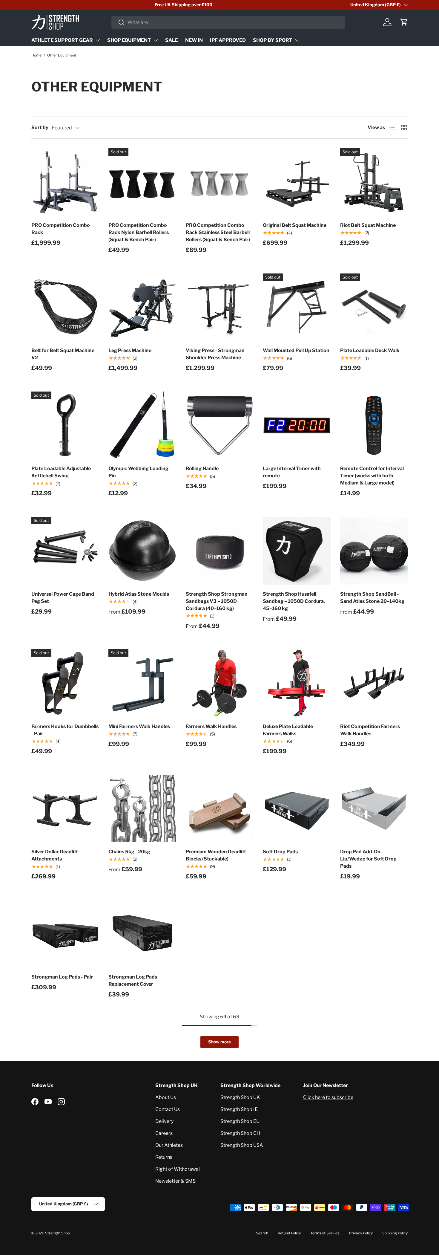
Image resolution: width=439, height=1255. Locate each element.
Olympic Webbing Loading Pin (138, 472)
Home (36, 55)
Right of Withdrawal (177, 1169)
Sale (171, 40)
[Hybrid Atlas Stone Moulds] (142, 550)
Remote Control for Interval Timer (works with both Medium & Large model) (372, 476)
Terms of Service (325, 1233)
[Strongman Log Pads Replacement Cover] (142, 933)
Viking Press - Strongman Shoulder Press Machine (215, 354)
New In (194, 40)
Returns (163, 1157)
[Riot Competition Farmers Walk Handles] (374, 683)
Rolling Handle (202, 468)
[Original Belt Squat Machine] (296, 182)
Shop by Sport (272, 40)
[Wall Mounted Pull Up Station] (296, 307)
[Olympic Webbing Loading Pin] (142, 425)
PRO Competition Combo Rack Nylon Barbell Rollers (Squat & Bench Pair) (138, 232)
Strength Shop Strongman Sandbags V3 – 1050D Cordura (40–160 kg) (217, 601)
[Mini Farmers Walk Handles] (142, 683)
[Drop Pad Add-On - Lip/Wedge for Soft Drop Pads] (374, 808)
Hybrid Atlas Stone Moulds (138, 594)
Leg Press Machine (129, 350)
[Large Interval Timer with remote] (296, 425)
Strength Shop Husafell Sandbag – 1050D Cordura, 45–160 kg (294, 601)
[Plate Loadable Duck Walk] (374, 307)
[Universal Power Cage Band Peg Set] (65, 550)
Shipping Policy (395, 1233)
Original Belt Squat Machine (294, 225)
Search (262, 1233)
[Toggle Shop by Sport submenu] (297, 40)
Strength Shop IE (239, 1109)
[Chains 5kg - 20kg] (142, 808)
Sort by (39, 127)
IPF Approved (228, 40)
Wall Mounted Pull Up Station (296, 350)
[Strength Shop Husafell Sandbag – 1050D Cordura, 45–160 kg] (296, 550)
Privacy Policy (361, 1233)
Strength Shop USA (241, 1145)
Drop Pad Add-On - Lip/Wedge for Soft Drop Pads (368, 859)
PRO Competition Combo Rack (60, 228)
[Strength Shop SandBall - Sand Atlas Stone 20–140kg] (374, 550)
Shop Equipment (129, 40)
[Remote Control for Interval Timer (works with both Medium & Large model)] (374, 425)
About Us (165, 1097)
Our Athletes (169, 1145)
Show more (219, 1041)
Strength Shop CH (240, 1133)
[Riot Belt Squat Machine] (374, 182)
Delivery (164, 1121)
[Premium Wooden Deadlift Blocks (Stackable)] (219, 808)
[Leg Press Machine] (142, 307)
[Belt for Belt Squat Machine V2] (65, 307)
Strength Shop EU (240, 1121)
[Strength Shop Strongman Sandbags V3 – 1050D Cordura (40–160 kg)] (219, 550)
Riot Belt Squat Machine (368, 225)
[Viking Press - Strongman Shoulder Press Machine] (219, 307)
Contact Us (167, 1109)
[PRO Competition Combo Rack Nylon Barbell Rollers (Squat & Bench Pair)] (142, 182)
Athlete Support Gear (62, 40)
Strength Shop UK (240, 1097)
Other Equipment (61, 55)
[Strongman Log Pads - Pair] (65, 933)
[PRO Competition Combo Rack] (65, 182)
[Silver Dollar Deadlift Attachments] (65, 808)
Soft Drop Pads (280, 851)
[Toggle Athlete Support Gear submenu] (97, 40)
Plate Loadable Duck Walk (370, 350)
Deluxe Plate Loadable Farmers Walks (288, 730)
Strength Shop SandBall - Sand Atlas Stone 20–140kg (372, 597)
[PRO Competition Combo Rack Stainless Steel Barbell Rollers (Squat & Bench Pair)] (219, 182)
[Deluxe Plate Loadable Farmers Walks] (296, 683)
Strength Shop (57, 1233)
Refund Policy (289, 1233)
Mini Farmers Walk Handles (139, 726)
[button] (404, 22)
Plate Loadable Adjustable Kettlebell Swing (61, 472)
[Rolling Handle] (219, 425)
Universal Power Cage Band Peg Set (62, 597)
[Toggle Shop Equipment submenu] (155, 40)
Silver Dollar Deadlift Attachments (54, 855)
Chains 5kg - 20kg (129, 851)
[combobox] (228, 22)
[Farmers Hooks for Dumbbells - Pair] (65, 683)
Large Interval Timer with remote (292, 472)
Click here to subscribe (328, 1097)
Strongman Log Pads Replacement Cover (132, 980)
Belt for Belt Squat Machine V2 (62, 354)
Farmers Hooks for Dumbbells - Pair (65, 730)
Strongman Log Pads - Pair (62, 977)
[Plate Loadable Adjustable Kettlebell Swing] (65, 425)
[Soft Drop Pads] (296, 808)
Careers (164, 1133)
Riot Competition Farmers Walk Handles (370, 730)
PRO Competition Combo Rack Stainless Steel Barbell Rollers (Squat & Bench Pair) (218, 232)
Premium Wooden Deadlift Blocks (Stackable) (216, 855)
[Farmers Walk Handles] (219, 683)
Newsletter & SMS (175, 1181)
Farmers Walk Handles (211, 726)
